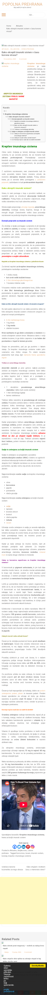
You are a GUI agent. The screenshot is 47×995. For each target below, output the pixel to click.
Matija (7, 952)
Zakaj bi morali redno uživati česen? (25, 138)
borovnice (21, 853)
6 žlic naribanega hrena (15, 320)
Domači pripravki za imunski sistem (23, 119)
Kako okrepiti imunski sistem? (19, 117)
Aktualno (5, 49)
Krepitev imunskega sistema (16, 114)
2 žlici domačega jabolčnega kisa (19, 280)
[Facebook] (15, 847)
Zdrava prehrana (27, 49)
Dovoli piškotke (38, 966)
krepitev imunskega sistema (19, 856)
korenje (5, 856)
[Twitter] (19, 847)
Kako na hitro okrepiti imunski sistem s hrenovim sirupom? (26, 126)
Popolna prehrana (22, 4)
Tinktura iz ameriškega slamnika (24, 129)
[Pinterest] (28, 847)
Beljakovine (14, 49)
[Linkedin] (24, 847)
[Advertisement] (23, 900)
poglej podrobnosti (9, 990)
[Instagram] (32, 847)
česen (8, 523)
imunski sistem (37, 853)
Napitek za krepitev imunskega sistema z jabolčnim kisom (26, 122)
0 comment (23, 59)
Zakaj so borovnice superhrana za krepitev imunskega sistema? (27, 134)
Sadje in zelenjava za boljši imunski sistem (25, 131)
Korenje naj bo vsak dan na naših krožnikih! (27, 139)
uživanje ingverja (27, 207)
